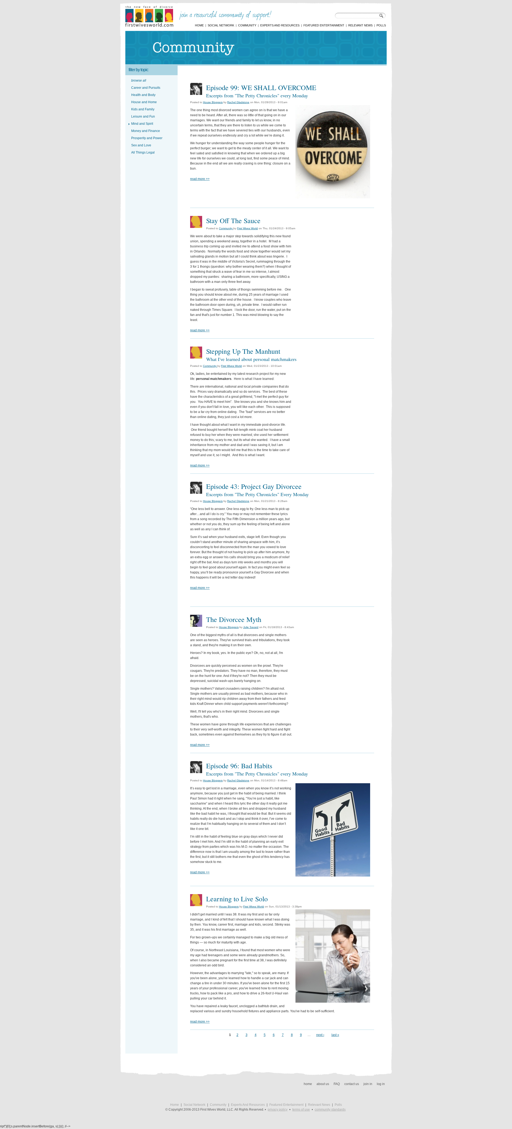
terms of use (301, 1109)
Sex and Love (141, 145)
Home (199, 25)
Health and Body (143, 95)
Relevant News (360, 25)
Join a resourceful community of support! (225, 15)
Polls (381, 25)
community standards (330, 1109)
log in (381, 1084)
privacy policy (277, 1109)
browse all (138, 80)
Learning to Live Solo (237, 898)
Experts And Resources (279, 25)
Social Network (221, 25)
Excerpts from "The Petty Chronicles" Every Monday (257, 494)
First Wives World (247, 228)
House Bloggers (213, 102)
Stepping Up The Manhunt (243, 351)
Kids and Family (142, 109)
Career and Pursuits (145, 88)
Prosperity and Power (146, 138)
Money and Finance (145, 131)
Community (247, 25)
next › (320, 1035)
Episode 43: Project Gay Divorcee (254, 486)
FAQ (337, 1084)
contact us (351, 1084)
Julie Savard (250, 627)
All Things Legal (143, 152)
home (308, 1084)
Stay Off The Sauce (233, 220)
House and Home (144, 102)
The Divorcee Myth (233, 619)
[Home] (149, 25)
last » (335, 1035)
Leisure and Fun (143, 116)
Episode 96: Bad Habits (239, 765)
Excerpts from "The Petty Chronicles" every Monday (257, 95)
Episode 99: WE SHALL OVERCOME (261, 87)
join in (367, 1084)
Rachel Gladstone (238, 102)
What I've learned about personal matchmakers (251, 359)
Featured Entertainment (323, 25)
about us (323, 1084)
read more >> (200, 179)
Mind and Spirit (142, 124)
